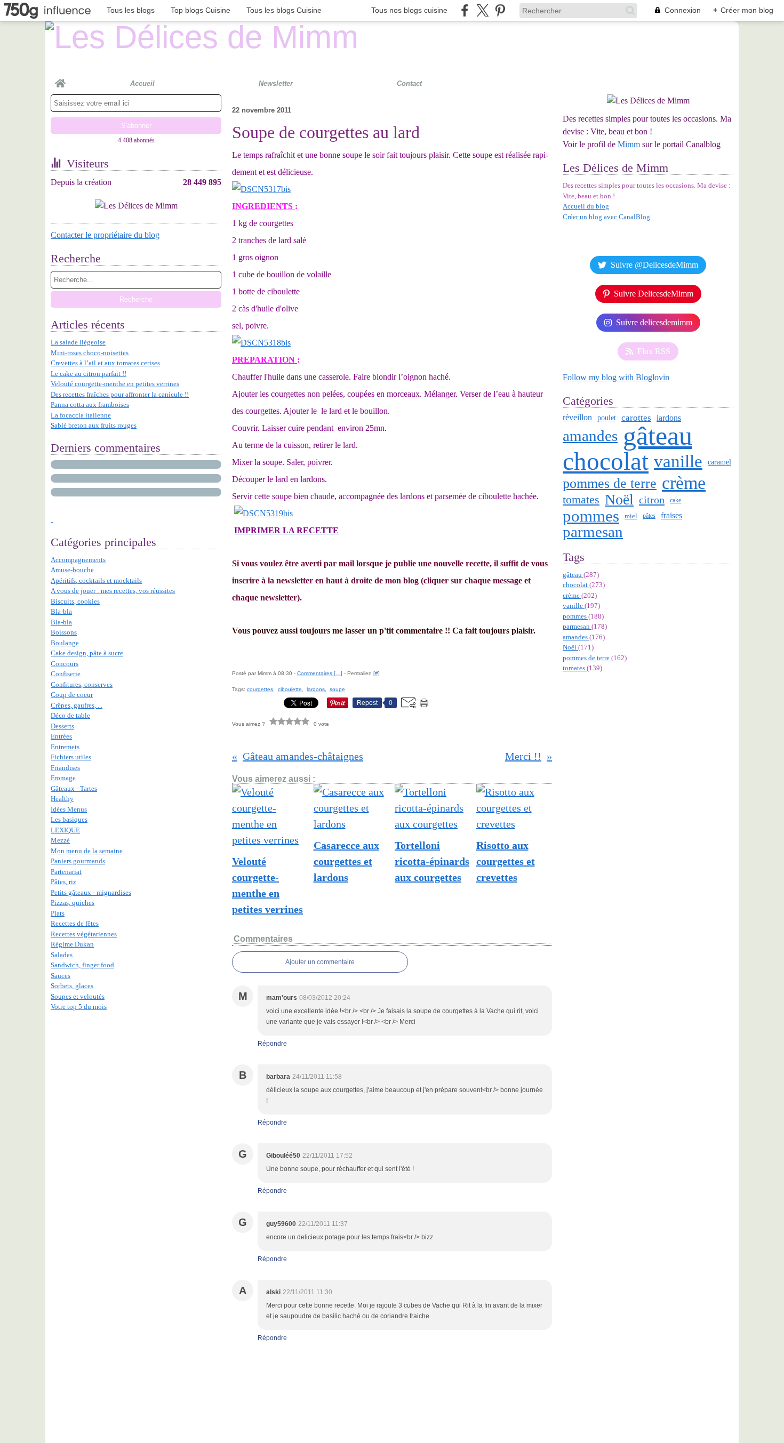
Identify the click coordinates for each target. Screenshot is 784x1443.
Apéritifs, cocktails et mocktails (96, 580)
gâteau (657, 435)
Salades (62, 955)
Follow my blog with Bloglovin (616, 377)
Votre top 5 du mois (79, 1007)
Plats (58, 913)
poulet (606, 418)
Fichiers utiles (71, 757)
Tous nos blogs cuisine (409, 10)
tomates (581, 500)
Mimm (629, 144)
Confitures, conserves (82, 684)
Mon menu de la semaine (87, 851)
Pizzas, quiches (72, 903)
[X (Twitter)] (482, 10)
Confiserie (66, 674)
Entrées (61, 736)
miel (631, 515)
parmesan (593, 532)
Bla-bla (61, 611)
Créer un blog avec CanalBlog (606, 217)
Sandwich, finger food (82, 965)
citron (652, 499)
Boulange (65, 643)
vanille (678, 461)
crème (684, 483)
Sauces (60, 976)
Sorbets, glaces (72, 986)
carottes (636, 417)
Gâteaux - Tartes (74, 788)
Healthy (62, 799)
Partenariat (66, 872)
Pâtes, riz (63, 882)
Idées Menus (69, 809)
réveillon (577, 417)
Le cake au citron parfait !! (88, 374)
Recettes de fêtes (75, 923)
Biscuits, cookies (75, 601)
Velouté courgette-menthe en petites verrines (115, 384)
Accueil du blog (586, 206)
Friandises (65, 768)
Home (60, 79)
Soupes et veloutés (78, 996)
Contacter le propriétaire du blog (105, 234)
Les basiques (69, 819)
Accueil (142, 83)
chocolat (606, 461)
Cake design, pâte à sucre (87, 653)
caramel (719, 462)
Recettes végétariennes (84, 934)
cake (675, 500)
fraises (671, 515)
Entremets (65, 747)
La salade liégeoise (78, 342)
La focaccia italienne (81, 415)
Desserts (62, 726)
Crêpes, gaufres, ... (76, 705)
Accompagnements (78, 560)
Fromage (63, 778)
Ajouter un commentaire (320, 962)
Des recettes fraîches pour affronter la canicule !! (120, 394)
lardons (669, 418)
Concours (64, 664)
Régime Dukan (72, 944)
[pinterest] (500, 10)
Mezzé (60, 840)
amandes (590, 436)
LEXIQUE (65, 830)
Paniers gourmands (78, 861)
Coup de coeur (72, 695)
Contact (409, 83)
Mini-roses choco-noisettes (90, 353)
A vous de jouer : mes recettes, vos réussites (113, 591)
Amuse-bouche (72, 570)
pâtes (649, 515)
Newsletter (276, 83)
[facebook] (464, 10)
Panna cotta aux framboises (90, 404)
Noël (619, 499)
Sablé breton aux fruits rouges (94, 425)
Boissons (64, 632)
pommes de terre (610, 483)
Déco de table (70, 715)
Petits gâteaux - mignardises (91, 892)
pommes (591, 516)
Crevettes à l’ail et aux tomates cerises (105, 363)
